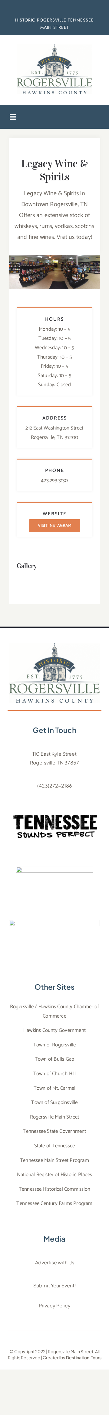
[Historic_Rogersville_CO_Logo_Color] (54, 645)
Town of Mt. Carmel (55, 1088)
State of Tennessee (54, 1146)
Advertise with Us (54, 1262)
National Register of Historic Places (54, 1174)
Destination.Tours (83, 1357)
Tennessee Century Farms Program (54, 1203)
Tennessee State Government (54, 1131)
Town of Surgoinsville (54, 1102)
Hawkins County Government (54, 1030)
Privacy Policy (55, 1305)
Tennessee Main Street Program (54, 1160)
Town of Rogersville (54, 1045)
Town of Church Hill (54, 1073)
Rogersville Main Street (54, 1117)
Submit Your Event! (54, 1285)
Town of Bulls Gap (54, 1059)
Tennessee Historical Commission (54, 1189)
